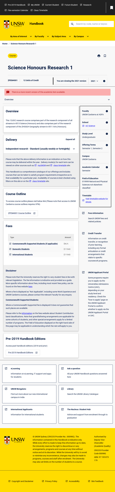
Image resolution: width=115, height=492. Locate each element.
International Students (22, 254)
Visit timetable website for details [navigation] (97, 200)
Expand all (70, 139)
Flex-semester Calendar (18, 10)
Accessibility (74, 481)
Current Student (52, 5)
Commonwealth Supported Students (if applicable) (35, 244)
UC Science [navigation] (90, 126)
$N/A (66, 244)
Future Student (71, 5)
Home (5, 44)
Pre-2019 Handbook (16, 5)
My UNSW (35, 5)
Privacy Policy (51, 481)
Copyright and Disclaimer (22, 481)
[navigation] (22, 213)
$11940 (67, 249)
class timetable (59, 165)
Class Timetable (41, 10)
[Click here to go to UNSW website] (14, 25)
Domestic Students (20, 249)
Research (87, 5)
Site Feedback (97, 481)
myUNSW (42, 165)
